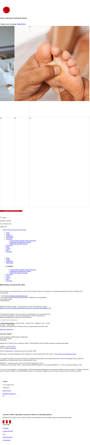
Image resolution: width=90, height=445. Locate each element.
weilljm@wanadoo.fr (10, 348)
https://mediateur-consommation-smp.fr (17, 296)
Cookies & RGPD (8, 431)
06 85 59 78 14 (21, 24)
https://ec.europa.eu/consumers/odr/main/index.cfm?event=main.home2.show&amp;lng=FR (25, 308)
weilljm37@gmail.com (9, 393)
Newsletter (6, 428)
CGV (4, 434)
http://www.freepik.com (6, 329)
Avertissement (6, 440)
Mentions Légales (7, 437)
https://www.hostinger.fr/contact (67, 354)
